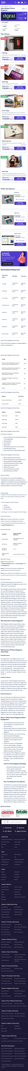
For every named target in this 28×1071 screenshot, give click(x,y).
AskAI (23, 8)
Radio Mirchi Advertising (6, 942)
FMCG (2, 892)
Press (15, 879)
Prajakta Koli (16, 1026)
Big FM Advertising (18, 944)
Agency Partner (21, 831)
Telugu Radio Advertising (19, 942)
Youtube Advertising (18, 912)
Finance (2, 894)
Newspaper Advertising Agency (7, 1056)
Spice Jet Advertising (18, 957)
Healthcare (3, 897)
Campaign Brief (4, 854)
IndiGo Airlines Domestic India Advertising (20, 960)
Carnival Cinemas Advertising (7, 971)
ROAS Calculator (17, 854)
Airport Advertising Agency (6, 1048)
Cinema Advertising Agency (6, 1053)
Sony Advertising (17, 929)
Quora (2, 879)
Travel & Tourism (17, 889)
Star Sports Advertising (6, 934)
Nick (2, 1026)
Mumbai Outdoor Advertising (7, 1013)
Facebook (16, 872)
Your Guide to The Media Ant (7, 839)
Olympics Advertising (18, 1041)
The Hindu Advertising (5, 981)
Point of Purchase (8, 509)
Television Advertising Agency (20, 1056)
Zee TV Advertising (5, 929)
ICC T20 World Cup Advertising (20, 1038)
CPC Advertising (4, 907)
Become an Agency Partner (19, 839)
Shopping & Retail (4, 887)
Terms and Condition (5, 842)
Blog (2, 872)
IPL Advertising (4, 1038)
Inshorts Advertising (18, 914)
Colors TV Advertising (18, 932)
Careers (15, 847)
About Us (21, 828)
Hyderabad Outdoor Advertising (7, 1018)
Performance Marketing (6, 909)
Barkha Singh (4, 1028)
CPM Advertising (17, 907)
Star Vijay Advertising (5, 927)
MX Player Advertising (18, 909)
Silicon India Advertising (6, 996)
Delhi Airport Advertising (6, 957)
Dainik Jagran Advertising (6, 983)
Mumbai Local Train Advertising (7, 1006)
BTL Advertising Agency (6, 1061)
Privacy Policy (17, 844)
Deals (2, 847)
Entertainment (17, 892)
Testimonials (3, 844)
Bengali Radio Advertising (6, 947)
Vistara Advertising (5, 960)
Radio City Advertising (18, 947)
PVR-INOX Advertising (5, 968)
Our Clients (8, 831)
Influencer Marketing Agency (20, 1053)
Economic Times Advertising (20, 981)
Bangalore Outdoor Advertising (7, 1016)
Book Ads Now (23, 284)
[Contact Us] (19, 3)
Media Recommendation (19, 859)
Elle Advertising (4, 993)
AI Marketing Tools (5, 862)
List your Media (17, 842)
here (5, 512)
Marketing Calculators (5, 859)
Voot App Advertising (5, 912)
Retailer (6, 505)
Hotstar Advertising (5, 914)
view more (23, 55)
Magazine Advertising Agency (7, 1051)
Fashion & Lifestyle (18, 887)
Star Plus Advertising (5, 932)
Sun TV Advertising (18, 924)
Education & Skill (17, 894)
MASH (2, 857)
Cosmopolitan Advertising (19, 991)
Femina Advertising (18, 993)
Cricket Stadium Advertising (6, 1003)
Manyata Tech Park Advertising (20, 1006)
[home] (3, 3)
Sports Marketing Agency (19, 1058)
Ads (15, 857)
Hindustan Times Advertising (20, 983)
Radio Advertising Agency (19, 1051)
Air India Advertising (5, 954)
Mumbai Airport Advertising (19, 954)
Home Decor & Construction (19, 897)
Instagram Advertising (5, 917)
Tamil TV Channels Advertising (20, 927)
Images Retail (7, 507)
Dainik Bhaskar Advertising (19, 978)
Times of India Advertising (6, 978)
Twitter (2, 874)
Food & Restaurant (5, 889)
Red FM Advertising (5, 944)
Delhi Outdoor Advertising (19, 1013)
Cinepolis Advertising (18, 968)
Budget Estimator (4, 864)
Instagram (3, 877)
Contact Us (8, 828)
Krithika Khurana (17, 1028)
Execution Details (21, 199)
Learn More (7, 264)
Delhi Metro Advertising (19, 1003)
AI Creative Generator (18, 862)
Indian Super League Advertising (7, 1041)
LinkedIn (16, 874)
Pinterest (16, 877)
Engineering (3, 899)
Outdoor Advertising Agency (7, 1058)
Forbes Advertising (5, 991)
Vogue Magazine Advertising (20, 996)
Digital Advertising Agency (19, 1048)
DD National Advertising (6, 924)
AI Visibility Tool (17, 864)
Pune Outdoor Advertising (19, 1016)
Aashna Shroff (4, 1031)
